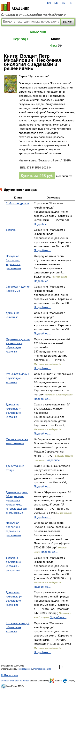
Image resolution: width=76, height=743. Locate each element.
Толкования (38, 32)
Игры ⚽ (55, 45)
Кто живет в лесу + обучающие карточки (17, 378)
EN (49, 3)
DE (56, 3)
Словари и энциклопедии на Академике (33, 14)
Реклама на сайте (42, 669)
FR (70, 3)
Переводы (20, 39)
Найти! (67, 21)
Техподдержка (25, 669)
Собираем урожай (17, 203)
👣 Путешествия (9, 675)
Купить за (37, 175)
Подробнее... (42, 224)
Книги (55, 39)
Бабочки (11, 229)
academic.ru (15, 6)
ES (63, 3)
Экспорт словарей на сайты (15, 680)
